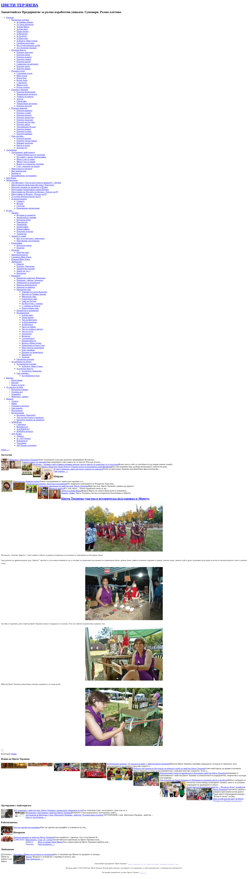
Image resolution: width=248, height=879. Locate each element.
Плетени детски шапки (27, 141)
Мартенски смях (29, 296)
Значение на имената (26, 287)
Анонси (14, 401)
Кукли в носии (23, 87)
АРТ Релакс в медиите (26, 445)
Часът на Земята (29, 327)
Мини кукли (22, 85)
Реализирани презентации (28, 208)
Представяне (17, 380)
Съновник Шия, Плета (21, 257)
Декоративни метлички (27, 103)
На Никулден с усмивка (32, 303)
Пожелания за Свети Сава (33, 345)
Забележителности (19, 255)
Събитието (21, 424)
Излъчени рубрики (19, 389)
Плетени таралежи (25, 120)
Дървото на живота (25, 96)
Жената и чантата (56, 488)
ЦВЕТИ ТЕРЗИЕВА (19, 5)
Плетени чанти (23, 66)
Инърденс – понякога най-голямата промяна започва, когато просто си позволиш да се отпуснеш (76, 464)
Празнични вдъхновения (27, 310)
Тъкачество (21, 234)
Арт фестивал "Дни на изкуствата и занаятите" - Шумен (36, 183)
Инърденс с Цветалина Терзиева (23, 460)
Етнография (16, 243)
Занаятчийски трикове (26, 217)
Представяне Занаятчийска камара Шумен (30, 189)
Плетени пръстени (25, 52)
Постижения (16, 410)
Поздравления (23, 313)
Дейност (20, 436)
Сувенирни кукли (24, 73)
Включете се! (22, 427)
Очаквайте (16, 394)
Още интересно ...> (46, 844)
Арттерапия (11, 150)
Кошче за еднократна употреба (30, 164)
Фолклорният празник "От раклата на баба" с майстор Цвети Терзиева (138, 774)
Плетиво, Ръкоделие (25, 266)
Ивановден (27, 355)
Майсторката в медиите (21, 169)
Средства (21, 206)
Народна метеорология (27, 285)
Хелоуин (25, 357)
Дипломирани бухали (26, 127)
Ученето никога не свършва (34, 462)
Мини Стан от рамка (26, 159)
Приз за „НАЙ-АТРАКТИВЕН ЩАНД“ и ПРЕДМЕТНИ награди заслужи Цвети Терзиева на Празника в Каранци (131, 770)
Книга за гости (18, 385)
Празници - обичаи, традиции (30, 280)
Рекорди (20, 264)
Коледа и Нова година (31, 343)
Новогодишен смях (30, 308)
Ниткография (22, 227)
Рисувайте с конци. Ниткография (31, 157)
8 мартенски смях (29, 299)
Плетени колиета (24, 57)
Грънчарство (22, 222)
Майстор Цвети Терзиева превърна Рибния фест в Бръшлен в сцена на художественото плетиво (96, 765)
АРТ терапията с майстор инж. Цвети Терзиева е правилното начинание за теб (48, 810)
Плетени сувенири (19, 89)
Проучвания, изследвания (28, 241)
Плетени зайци (23, 124)
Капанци (20, 248)
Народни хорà (23, 252)
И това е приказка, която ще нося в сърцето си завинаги (78, 469)
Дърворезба (22, 224)
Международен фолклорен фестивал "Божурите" (33, 185)
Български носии (24, 245)
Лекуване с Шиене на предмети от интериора (33, 854)
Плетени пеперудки (25, 117)
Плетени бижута (18, 50)
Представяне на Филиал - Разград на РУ (29, 194)
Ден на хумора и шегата (32, 329)
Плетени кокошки (24, 134)
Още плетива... (18, 136)
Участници (21, 443)
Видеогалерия (17, 413)
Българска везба (24, 220)
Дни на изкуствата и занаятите (30, 417)
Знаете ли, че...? (23, 271)
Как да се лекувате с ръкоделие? (31, 238)
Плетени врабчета (24, 110)
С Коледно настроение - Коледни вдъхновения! (46, 484)
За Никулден (22, 38)
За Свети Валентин (25, 24)
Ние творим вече (18, 171)
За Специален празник (27, 48)
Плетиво (10, 17)
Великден (26, 336)
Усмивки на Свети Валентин (34, 292)
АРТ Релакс (16, 434)
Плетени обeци (23, 55)
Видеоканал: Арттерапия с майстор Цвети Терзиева (48, 813)
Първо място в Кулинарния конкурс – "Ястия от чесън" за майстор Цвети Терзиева (215, 798)
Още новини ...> (61, 471)
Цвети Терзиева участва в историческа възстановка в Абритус (105, 498)
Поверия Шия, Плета (20, 259)
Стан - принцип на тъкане (28, 166)
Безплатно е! (22, 441)
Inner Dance (11, 178)
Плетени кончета (24, 115)
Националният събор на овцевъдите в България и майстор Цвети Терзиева (193, 783)
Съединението (28, 338)
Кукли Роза (21, 78)
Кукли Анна (22, 80)
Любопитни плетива (26, 269)
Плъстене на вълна (25, 231)
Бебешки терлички (25, 143)
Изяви (14, 403)
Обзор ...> (5, 450)
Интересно (21, 273)
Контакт (9, 378)
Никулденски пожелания (33, 348)
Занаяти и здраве (18, 236)
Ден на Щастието (29, 320)
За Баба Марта (23, 27)
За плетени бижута (25, 369)
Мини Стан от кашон (26, 162)
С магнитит (22, 83)
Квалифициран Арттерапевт (24, 176)
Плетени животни (19, 108)
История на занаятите (26, 215)
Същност (21, 201)
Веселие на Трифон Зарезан (34, 294)
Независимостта (29, 341)
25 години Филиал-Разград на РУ (26, 196)
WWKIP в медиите (25, 431)
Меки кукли (22, 76)
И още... (9, 210)
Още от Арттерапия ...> (36, 817)
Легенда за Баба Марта (71, 491)
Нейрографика (23, 229)
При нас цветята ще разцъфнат (26, 827)
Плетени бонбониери (26, 92)
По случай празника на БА (28, 45)
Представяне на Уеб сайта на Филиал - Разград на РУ (34, 192)
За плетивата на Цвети (21, 362)
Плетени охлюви (24, 131)
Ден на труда (27, 331)
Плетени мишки (24, 129)
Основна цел (17, 392)
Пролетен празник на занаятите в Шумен (29, 187)
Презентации (12, 180)
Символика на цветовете (27, 64)
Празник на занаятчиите (32, 352)
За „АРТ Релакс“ (24, 438)
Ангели (20, 99)
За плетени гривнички (32, 371)
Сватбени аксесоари (25, 43)
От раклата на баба (14, 387)
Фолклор (15, 250)
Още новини (17, 408)
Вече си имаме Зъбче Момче (50, 842)
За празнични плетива (26, 364)
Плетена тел (22, 148)
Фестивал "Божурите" (26, 415)
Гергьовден (27, 334)
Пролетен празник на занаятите (30, 420)
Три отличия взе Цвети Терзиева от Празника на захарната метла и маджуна (193, 790)
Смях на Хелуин (29, 301)
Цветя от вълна (23, 145)
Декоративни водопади (27, 94)
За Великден (22, 34)
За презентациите (19, 199)
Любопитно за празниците (28, 283)
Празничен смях (24, 289)
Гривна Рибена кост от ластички (31, 155)
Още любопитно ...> (34, 859)
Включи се (16, 173)
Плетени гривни (24, 59)
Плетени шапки (23, 69)
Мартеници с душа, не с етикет (39, 840)
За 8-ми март (22, 29)
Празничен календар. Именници (31, 278)
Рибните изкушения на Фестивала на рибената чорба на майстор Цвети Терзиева (169, 779)
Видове (20, 203)
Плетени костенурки (26, 122)
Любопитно (16, 262)
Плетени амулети (24, 106)
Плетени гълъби (24, 113)
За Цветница (27, 324)
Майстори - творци (19, 396)
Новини (9, 399)
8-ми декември (28, 350)
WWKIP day (16, 422)
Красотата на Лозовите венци (26, 481)
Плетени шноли (24, 62)
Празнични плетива (20, 20)
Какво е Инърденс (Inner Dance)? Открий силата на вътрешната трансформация (76, 467)
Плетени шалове (24, 138)
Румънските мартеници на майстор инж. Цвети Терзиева (63, 486)
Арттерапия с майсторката (23, 152)
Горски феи (22, 101)
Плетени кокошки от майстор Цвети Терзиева (33, 837)
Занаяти (14, 213)
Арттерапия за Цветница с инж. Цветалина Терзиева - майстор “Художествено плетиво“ (65, 815)
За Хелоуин (22, 36)
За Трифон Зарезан (25, 22)
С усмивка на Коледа (31, 306)
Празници (15, 276)
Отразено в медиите (20, 406)
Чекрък (29, 857)
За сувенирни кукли (31, 376)
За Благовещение (29, 322)
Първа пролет (23, 31)
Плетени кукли (18, 71)
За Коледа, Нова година (27, 41)
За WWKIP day (23, 429)
